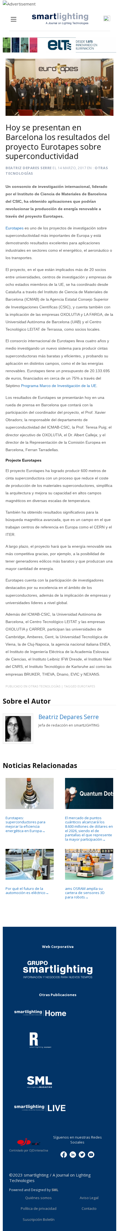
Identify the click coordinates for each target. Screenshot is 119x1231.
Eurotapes (15, 228)
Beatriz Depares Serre (29, 167)
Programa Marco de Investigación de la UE (58, 385)
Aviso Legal (89, 1197)
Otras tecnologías (44, 686)
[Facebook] (64, 1154)
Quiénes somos (38, 1197)
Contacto (89, 1208)
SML (54, 1190)
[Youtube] (91, 1154)
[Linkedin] (73, 1154)
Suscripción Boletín (39, 1219)
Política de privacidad (38, 1208)
